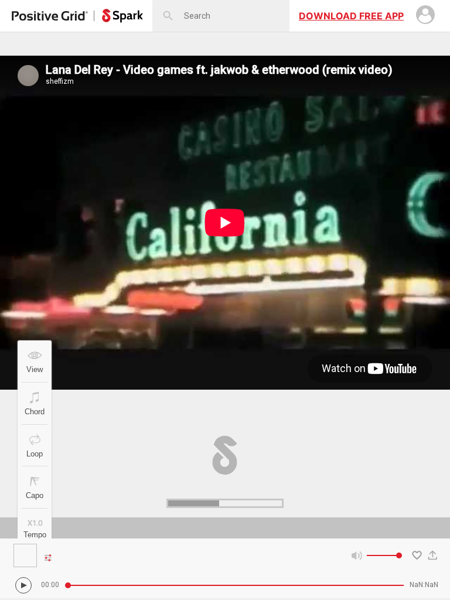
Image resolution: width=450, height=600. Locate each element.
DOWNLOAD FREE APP (351, 16)
